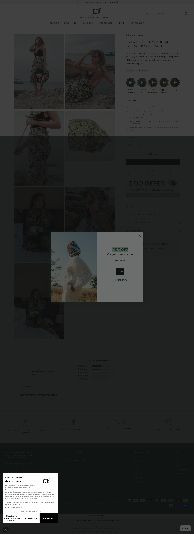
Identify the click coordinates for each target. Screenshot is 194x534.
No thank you (120, 279)
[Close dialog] (140, 235)
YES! (120, 271)
